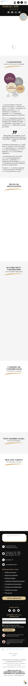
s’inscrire (15, 523)
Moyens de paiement (11, 575)
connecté (17, 520)
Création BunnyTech (19, 675)
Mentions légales (10, 578)
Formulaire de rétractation (13, 584)
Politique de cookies (11, 590)
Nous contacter (14, 598)
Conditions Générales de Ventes (15, 581)
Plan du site (8, 593)
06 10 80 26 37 (9, 560)
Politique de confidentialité (13, 587)
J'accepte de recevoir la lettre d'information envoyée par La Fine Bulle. (13, 626)
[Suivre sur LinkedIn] (18, 610)
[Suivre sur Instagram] (14, 610)
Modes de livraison (10, 572)
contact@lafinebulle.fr (11, 564)
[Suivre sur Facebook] (9, 610)
